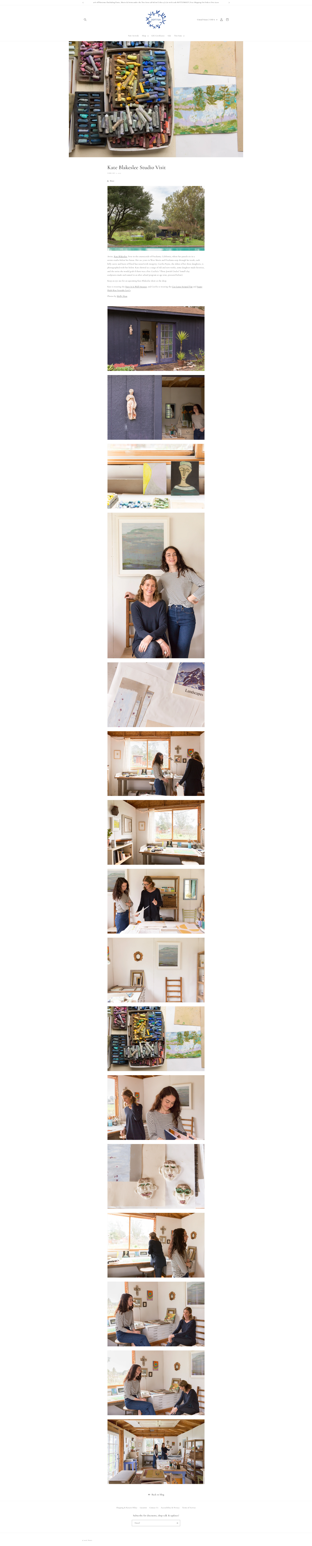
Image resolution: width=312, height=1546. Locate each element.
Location (143, 1508)
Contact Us (153, 1508)
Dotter (90, 1540)
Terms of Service (189, 1508)
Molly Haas (122, 296)
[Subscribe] (177, 1523)
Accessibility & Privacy (170, 1508)
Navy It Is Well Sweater (136, 286)
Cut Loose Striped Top (182, 286)
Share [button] (112, 181)
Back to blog (158, 1494)
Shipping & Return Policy (126, 1508)
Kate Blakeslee (120, 256)
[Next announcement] (229, 2)
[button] (85, 20)
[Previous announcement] (83, 2)
